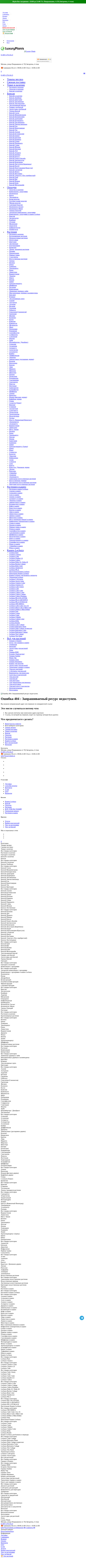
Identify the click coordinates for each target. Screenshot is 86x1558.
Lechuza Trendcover (16, 568)
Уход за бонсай (7, 31)
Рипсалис (12, 471)
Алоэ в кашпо (14, 495)
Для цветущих (14, 680)
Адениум (12, 462)
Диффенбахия (14, 355)
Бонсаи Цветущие (15, 100)
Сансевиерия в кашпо (17, 533)
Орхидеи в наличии (16, 89)
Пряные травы (14, 255)
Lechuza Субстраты (16, 579)
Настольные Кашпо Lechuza (19, 571)
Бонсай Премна (14, 155)
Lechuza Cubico (14, 560)
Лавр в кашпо (14, 512)
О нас (4, 24)
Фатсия (11, 437)
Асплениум (13, 352)
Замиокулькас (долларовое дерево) (21, 359)
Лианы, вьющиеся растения (19, 249)
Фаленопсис (13, 193)
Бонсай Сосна (14, 113)
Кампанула (13, 323)
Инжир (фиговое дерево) (18, 397)
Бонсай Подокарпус (16, 120)
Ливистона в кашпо (16, 514)
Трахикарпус (13, 268)
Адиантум (13, 452)
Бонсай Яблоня (14, 147)
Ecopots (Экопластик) (17, 654)
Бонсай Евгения (15, 137)
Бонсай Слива (14, 145)
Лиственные (13, 244)
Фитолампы (13, 690)
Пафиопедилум (14, 227)
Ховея (11, 281)
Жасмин (12, 316)
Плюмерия (13, 331)
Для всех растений (16, 669)
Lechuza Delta (14, 621)
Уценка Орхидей (15, 210)
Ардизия (12, 304)
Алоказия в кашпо (15, 493)
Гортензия (12, 314)
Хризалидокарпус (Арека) (18, 446)
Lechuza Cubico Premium (18, 596)
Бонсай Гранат (14, 136)
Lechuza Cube (14, 556)
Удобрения (13, 644)
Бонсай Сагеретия (15, 170)
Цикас (11, 264)
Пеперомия (13, 329)
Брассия (12, 216)
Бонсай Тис (13, 130)
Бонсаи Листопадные (17, 103)
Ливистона (13, 272)
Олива (11, 401)
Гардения (12, 308)
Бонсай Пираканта (16, 143)
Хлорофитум (13, 390)
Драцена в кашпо (15, 500)
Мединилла (13, 325)
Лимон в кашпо (14, 516)
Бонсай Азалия (14, 132)
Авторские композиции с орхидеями (22, 212)
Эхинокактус (14, 477)
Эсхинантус (13, 424)
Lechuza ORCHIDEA (16, 604)
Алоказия (12, 344)
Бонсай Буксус (14, 156)
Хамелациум (13, 388)
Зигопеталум (13, 218)
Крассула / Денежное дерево (19, 467)
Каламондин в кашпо (17, 504)
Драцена (12, 276)
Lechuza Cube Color (16, 590)
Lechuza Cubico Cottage (17, 594)
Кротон (12, 365)
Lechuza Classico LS (16, 585)
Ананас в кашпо (15, 497)
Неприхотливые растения (18, 238)
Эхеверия (12, 475)
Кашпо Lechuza (10, 741)
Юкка (11, 450)
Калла (11, 319)
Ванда (11, 195)
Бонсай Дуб (13, 151)
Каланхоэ (12, 318)
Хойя (11, 340)
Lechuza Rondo (14, 623)
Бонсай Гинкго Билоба (17, 158)
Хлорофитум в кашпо (17, 542)
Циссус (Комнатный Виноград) (20, 420)
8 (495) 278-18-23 (7, 55)
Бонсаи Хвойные (15, 98)
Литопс (12, 469)
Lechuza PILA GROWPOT (18, 600)
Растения (12, 287)
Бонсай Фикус (14, 172)
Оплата (5, 18)
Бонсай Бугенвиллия (16, 134)
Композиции (13, 289)
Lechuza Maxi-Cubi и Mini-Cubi (20, 607)
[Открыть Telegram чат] (3, 35)
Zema (11, 650)
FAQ (4, 22)
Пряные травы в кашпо (17, 527)
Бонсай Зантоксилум (16, 160)
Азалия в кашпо (15, 491)
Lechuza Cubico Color (16, 592)
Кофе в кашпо (14, 506)
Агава (11, 460)
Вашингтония (14, 274)
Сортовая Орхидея (16, 205)
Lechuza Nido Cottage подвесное (20, 628)
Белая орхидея (14, 199)
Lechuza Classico (15, 554)
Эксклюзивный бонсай (17, 105)
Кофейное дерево (15, 399)
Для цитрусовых (15, 684)
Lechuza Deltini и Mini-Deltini (19, 609)
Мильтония (13, 224)
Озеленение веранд (12, 811)
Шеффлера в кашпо (16, 535)
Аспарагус (13, 348)
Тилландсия (13, 408)
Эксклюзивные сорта (16, 299)
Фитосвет (12, 646)
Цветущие (13, 242)
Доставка (5, 12)
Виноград (12, 395)
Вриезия (12, 405)
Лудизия (12, 222)
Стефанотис (13, 335)
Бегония (12, 306)
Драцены (12, 357)
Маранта (12, 369)
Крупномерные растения (18, 236)
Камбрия (12, 220)
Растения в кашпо (11, 739)
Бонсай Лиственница (16, 122)
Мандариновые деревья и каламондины (23, 293)
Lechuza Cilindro (15, 617)
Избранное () (20, 1528)
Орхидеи (8, 735)
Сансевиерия (14, 380)
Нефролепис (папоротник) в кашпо (22, 521)
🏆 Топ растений (8, 33)
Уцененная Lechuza (16, 577)
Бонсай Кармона (15, 139)
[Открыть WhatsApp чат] (3, 37)
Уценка (11, 261)
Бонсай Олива (14, 141)
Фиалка (12, 338)
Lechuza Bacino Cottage (17, 564)
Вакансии (8, 793)
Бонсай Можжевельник (17, 115)
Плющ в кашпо (14, 529)
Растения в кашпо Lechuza (18, 489)
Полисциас (13, 376)
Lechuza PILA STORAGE (18, 602)
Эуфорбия (12, 473)
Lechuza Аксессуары (16, 581)
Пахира (12, 374)
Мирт (11, 327)
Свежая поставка (11, 729)
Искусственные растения (18, 259)
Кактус (11, 465)
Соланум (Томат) (15, 403)
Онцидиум (13, 226)
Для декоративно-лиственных (20, 682)
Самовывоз (6, 14)
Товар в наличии (11, 731)
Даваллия (12, 456)
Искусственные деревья (17, 480)
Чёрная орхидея (14, 203)
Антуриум (13, 302)
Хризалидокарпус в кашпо (18, 540)
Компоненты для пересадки (19, 673)
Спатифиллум (14, 333)
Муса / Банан (14, 429)
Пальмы (12, 251)
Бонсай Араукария (15, 119)
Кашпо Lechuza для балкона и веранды (23, 575)
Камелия (12, 321)
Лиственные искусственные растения (22, 482)
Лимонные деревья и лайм (18, 291)
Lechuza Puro (13, 553)
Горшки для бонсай (16, 107)
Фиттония (12, 386)
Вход (8, 42)
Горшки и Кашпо (15, 641)
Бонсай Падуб (14, 166)
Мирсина (12, 371)
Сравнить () (30, 1528)
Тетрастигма (13, 412)
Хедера (11, 418)
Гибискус (12, 310)
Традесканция (14, 414)
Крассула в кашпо (15, 508)
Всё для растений (11, 743)
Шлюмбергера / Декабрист (18, 342)
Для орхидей (13, 677)
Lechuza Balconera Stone (17, 626)
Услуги (5, 26)
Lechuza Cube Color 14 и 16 (19, 606)
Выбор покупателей (9, 27)
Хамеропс (12, 266)
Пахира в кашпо (15, 525)
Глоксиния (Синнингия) (18, 312)
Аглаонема (13, 346)
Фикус (11, 278)
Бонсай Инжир (14, 181)
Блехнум (12, 454)
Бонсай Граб (13, 177)
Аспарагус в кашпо (16, 499)
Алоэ (11, 463)
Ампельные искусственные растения (22, 479)
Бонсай (7, 803)
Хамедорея (13, 441)
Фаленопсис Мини (16, 209)
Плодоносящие (14, 245)
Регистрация (10, 40)
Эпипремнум (14, 422)
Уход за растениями (9, 29)
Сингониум (13, 382)
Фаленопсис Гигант (16, 207)
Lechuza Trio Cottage (16, 634)
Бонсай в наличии (15, 96)
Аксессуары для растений (18, 648)
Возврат (5, 16)
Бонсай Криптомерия (17, 128)
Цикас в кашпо (14, 544)
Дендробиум (13, 197)
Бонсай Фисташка (15, 173)
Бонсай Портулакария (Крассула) (21, 168)
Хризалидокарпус (15, 283)
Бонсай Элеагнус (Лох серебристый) (22, 175)
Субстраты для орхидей (17, 671)
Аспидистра (13, 350)
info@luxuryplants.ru (8, 756)
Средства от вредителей (17, 675)
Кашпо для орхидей (16, 663)
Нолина (12, 263)
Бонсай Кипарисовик (17, 117)
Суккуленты (13, 257)
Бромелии (12, 247)
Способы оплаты (11, 786)
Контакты (5, 20)
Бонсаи (7, 733)
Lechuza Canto (14, 615)
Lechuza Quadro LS (16, 558)
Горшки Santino (14, 656)
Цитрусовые (13, 240)
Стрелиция (13, 336)
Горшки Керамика (15, 661)
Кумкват (12, 297)
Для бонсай (13, 679)
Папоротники (14, 253)
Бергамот (12, 295)
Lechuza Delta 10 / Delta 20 (18, 562)
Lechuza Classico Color (17, 583)
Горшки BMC (14, 652)
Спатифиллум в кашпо (17, 531)
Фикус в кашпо (14, 538)
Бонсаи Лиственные (16, 101)
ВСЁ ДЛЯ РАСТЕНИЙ (13, 809)
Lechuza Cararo (14, 613)
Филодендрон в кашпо (17, 536)
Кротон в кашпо (15, 510)
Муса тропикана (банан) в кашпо (21, 519)
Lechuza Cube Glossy (16, 587)
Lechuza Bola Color (16, 566)
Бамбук (11, 354)
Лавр (11, 367)
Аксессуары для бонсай (17, 109)
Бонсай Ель (13, 126)
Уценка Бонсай (14, 111)
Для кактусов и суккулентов (19, 686)
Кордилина (13, 363)
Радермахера (13, 378)
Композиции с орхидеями (18, 191)
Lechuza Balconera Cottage (18, 632)
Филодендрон (14, 416)
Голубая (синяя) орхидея (18, 201)
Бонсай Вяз (13, 179)
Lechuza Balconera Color (17, 630)
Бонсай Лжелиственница (18, 124)
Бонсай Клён (13, 183)
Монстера (12, 372)
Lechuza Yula (13, 611)
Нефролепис (13, 458)
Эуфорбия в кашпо (16, 546)
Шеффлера (13, 285)
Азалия (11, 300)
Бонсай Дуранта (15, 153)
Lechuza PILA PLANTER (18, 598)
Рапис (11, 270)
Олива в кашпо (14, 523)
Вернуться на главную (13, 724)
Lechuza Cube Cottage (16, 625)
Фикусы (12, 384)
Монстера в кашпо (16, 517)
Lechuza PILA (14, 570)
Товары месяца (10, 727)
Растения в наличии (16, 87)
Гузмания (12, 407)
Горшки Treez (14, 660)
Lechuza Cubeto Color (16, 619)
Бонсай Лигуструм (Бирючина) (20, 164)
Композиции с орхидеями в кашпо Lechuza (24, 214)
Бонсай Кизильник (16, 162)
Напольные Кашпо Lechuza (19, 573)
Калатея (12, 361)
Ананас (12, 393)
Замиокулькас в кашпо (17, 502)
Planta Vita (12, 658)
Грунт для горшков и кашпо (19, 643)
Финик (11, 280)
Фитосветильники (15, 688)
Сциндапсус (13, 410)
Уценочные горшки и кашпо (19, 667)
